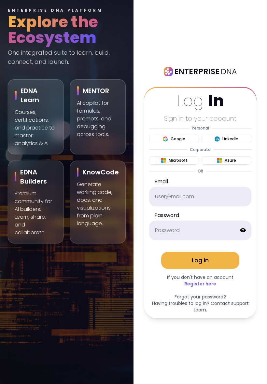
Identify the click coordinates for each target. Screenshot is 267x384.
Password (166, 215)
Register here (200, 284)
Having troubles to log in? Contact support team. (200, 306)
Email (161, 181)
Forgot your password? (200, 297)
